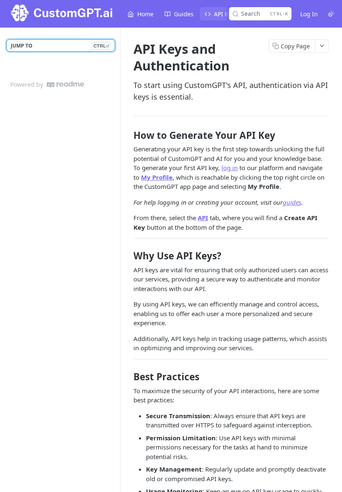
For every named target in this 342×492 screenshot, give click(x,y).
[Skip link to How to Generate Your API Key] (127, 135)
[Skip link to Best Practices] (127, 377)
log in (229, 167)
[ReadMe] (65, 84)
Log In (309, 14)
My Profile (157, 177)
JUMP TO (60, 45)
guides (292, 202)
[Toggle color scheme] (331, 13)
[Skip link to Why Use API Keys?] (127, 256)
